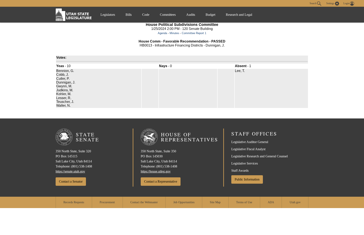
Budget (210, 14)
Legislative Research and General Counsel (259, 156)
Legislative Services (244, 163)
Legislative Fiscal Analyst (248, 149)
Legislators (107, 14)
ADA (271, 202)
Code (145, 14)
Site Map (215, 202)
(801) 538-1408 (81, 166)
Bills (129, 14)
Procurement (107, 202)
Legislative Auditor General (249, 142)
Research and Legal (239, 14)
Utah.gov (295, 202)
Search (313, 3)
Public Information (247, 179)
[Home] (74, 15)
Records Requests (73, 202)
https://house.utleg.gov (156, 171)
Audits (190, 14)
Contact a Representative (160, 181)
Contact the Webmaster (144, 202)
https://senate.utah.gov (70, 171)
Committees (168, 14)
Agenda (162, 33)
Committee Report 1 (194, 33)
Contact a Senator (71, 181)
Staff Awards (240, 170)
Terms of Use (244, 202)
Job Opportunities (183, 202)
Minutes (174, 33)
